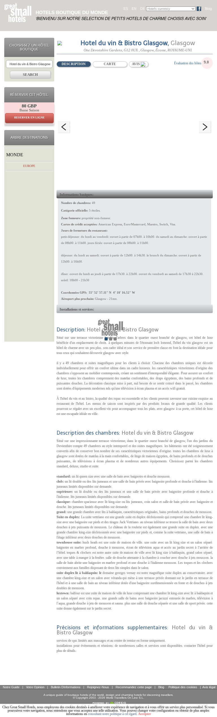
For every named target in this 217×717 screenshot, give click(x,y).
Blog (208, 9)
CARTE (110, 64)
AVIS (136, 64)
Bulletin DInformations (66, 687)
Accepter (144, 714)
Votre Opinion (35, 687)
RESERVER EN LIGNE (29, 117)
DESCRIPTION (74, 64)
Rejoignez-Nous (98, 687)
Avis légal (208, 687)
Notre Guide (11, 687)
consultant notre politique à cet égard (112, 714)
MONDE (14, 154)
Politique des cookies (182, 687)
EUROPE (29, 166)
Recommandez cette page (134, 687)
